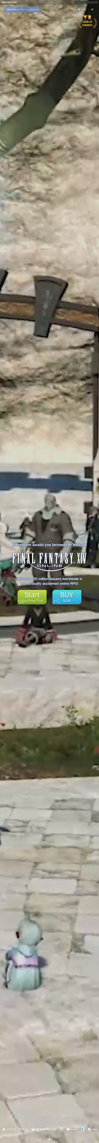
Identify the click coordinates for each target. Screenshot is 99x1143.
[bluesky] (92, 9)
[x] (85, 9)
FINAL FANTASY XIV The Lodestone (22, 9)
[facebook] (79, 9)
